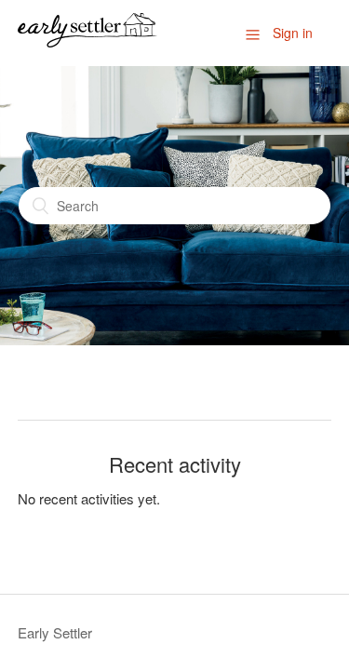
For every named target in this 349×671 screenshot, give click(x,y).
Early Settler (55, 632)
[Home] (87, 41)
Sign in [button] (293, 32)
